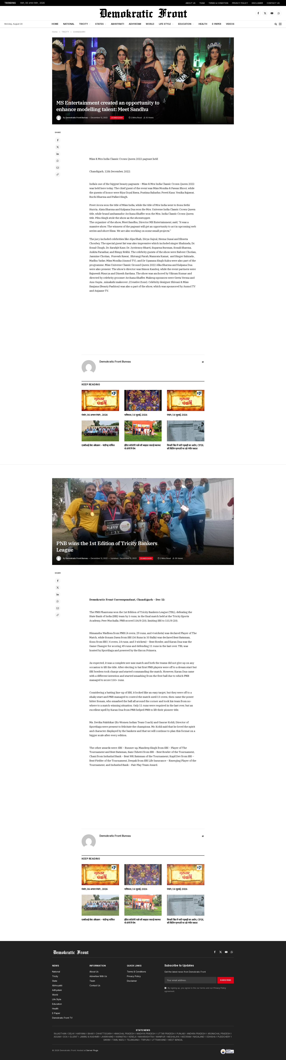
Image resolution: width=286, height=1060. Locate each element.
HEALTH (203, 24)
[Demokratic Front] (143, 13)
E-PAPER (216, 24)
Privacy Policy (219, 988)
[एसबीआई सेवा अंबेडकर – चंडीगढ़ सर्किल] (100, 430)
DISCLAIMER (257, 3)
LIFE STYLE (165, 24)
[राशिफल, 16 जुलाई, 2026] (143, 400)
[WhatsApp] (57, 161)
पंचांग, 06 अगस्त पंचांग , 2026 (32, 3)
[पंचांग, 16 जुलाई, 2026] (185, 400)
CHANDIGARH (117, 118)
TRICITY (83, 24)
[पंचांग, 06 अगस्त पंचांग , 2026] (100, 400)
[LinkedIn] (57, 154)
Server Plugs (92, 1050)
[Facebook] (57, 140)
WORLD (150, 24)
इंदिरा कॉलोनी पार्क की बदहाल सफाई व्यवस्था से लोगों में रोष (142, 447)
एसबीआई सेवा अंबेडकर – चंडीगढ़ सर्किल (98, 445)
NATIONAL (68, 24)
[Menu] (280, 24)
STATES (99, 24)
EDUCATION (184, 24)
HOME (55, 24)
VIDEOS (230, 24)
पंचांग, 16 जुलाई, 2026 (177, 414)
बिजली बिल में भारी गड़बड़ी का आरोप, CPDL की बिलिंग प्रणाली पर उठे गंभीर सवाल (185, 447)
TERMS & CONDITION (218, 3)
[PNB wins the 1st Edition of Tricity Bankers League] (143, 521)
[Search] (276, 24)
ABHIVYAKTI (117, 24)
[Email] (57, 167)
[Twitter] (57, 147)
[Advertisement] (143, 141)
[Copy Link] (57, 174)
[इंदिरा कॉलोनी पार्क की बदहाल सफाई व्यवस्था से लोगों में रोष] (143, 430)
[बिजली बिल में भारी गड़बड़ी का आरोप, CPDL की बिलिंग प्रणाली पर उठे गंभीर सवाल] (185, 430)
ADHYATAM (135, 24)
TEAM (202, 3)
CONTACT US (273, 3)
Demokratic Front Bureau (77, 117)
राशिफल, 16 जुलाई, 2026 (135, 414)
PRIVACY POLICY (240, 3)
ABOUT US (190, 3)
